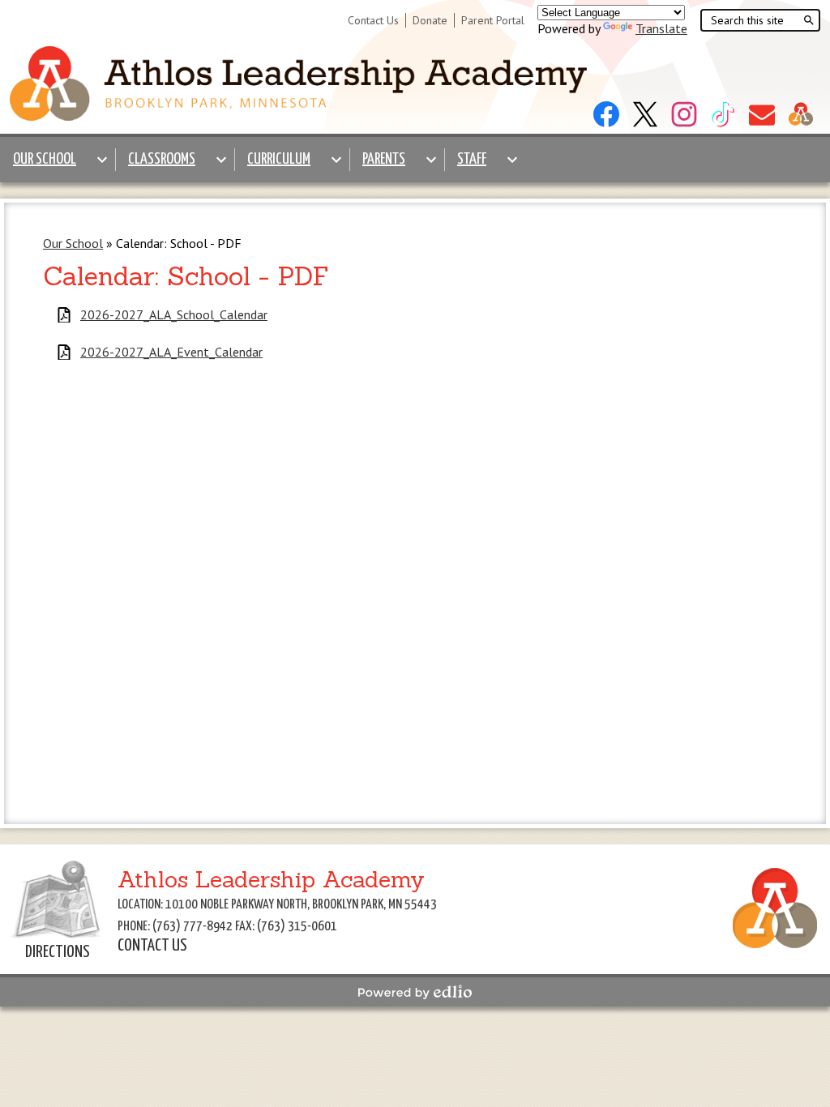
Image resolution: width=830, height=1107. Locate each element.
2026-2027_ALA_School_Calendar (173, 315)
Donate (430, 20)
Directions (57, 952)
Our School (73, 243)
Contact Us (373, 20)
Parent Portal (492, 20)
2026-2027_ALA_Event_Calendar (171, 352)
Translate (661, 28)
